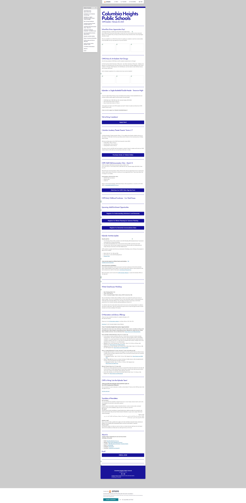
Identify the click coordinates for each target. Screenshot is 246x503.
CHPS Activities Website (123, 272)
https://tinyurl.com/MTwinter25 (116, 373)
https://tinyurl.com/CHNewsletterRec (132, 331)
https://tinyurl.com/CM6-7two (112, 363)
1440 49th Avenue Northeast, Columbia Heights (118, 443)
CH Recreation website (114, 321)
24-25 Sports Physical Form (125, 269)
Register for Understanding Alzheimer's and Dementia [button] (123, 213)
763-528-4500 (110, 445)
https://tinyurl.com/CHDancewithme (117, 344)
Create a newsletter (111, 499)
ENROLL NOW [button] (123, 455)
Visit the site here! (105, 391)
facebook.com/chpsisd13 (114, 448)
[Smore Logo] (107, 2)
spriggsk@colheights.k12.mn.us (112, 185)
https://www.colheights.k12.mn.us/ (115, 442)
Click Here (104, 324)
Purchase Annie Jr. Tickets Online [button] (123, 155)
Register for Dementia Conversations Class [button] (123, 228)
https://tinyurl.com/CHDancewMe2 (121, 347)
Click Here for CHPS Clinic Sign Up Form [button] (123, 190)
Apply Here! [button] (123, 122)
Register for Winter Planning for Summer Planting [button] (123, 220)
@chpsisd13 (111, 446)
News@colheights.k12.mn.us (113, 441)
